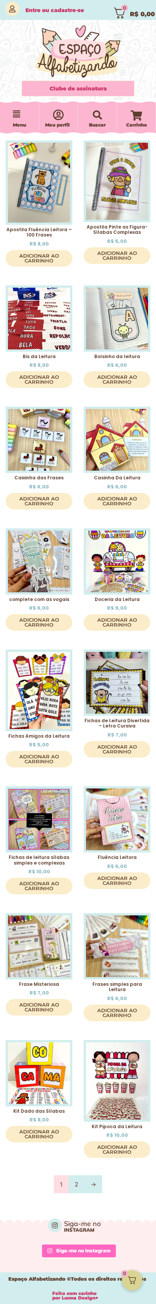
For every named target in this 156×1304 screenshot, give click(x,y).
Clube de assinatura (78, 88)
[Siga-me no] (55, 1225)
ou (54, 10)
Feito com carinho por (75, 1295)
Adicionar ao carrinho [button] (39, 258)
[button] (16, 114)
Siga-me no (82, 1223)
